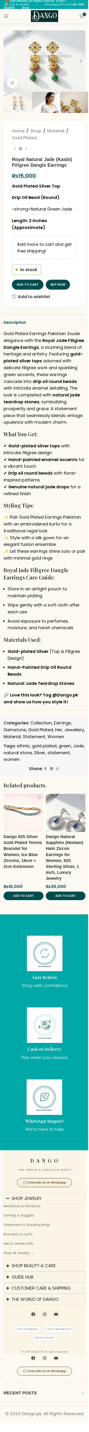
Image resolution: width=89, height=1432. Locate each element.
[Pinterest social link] (51, 769)
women (11, 759)
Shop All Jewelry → (19, 1253)
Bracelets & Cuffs (18, 1234)
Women (55, 737)
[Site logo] (44, 16)
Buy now (58, 284)
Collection (41, 723)
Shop (35, 131)
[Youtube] (54, 1326)
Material (55, 131)
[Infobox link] (44, 962)
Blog (25, 8)
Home (18, 131)
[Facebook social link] (45, 769)
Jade (78, 746)
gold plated (44, 746)
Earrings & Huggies (19, 1215)
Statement (34, 737)
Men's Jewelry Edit (18, 1243)
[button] (8, 61)
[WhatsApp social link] (57, 769)
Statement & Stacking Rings (27, 1224)
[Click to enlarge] (12, 82)
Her (58, 730)
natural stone (18, 753)
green (65, 746)
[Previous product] (15, 149)
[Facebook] (31, 1326)
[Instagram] (43, 1326)
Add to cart (28, 284)
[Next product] (26, 149)
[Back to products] (20, 149)
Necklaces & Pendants (22, 1206)
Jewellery (74, 730)
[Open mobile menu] (6, 16)
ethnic (23, 746)
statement (58, 753)
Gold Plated (24, 138)
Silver (39, 753)
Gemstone (15, 730)
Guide (46, 577)
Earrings (62, 723)
